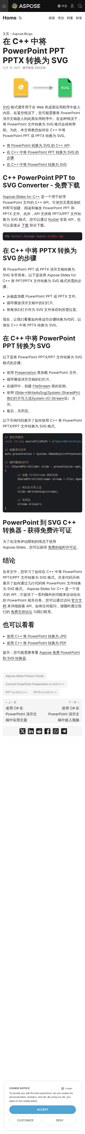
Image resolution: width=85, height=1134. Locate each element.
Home (9, 18)
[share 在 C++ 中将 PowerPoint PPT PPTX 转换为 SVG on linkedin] (31, 732)
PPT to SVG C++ (16, 692)
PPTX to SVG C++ (45, 692)
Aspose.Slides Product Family (25, 676)
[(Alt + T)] (20, 18)
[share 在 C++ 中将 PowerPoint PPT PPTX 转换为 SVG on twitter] (23, 732)
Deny (59, 1120)
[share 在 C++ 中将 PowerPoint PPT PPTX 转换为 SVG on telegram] (64, 732)
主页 (6, 34)
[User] (72, 6)
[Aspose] (26, 6)
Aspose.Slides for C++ (21, 197)
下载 (25, 225)
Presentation (25, 372)
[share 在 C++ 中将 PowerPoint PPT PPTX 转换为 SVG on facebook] (47, 732)
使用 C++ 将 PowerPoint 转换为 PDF (37, 643)
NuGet (53, 219)
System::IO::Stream (48, 398)
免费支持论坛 (21, 612)
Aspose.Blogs (22, 34)
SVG (6, 107)
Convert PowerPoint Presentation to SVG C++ (35, 684)
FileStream (41, 386)
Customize (25, 1120)
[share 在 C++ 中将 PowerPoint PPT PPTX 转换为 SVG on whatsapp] (56, 732)
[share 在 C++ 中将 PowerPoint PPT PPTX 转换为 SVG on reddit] (39, 732)
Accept (42, 1109)
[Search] (80, 6)
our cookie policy (28, 1101)
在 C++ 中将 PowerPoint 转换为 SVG (37, 164)
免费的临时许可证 (62, 547)
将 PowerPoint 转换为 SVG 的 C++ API (38, 145)
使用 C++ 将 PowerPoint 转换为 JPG (36, 636)
